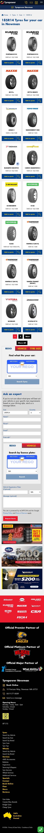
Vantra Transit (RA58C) (33, 282)
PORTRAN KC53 (11, 54)
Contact (6, 781)
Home (5, 15)
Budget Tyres (7, 805)
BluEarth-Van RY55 (11, 168)
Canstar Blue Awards (10, 802)
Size (4, 410)
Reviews (6, 792)
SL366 (11, 244)
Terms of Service (21, 513)
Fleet (5, 786)
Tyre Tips (6, 746)
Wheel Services (8, 773)
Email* (5, 430)
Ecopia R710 (32, 321)
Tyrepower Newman (24, 7)
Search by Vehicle (9, 735)
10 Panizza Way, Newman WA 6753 (22, 689)
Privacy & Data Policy (14, 827)
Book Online (8, 784)
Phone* (5, 424)
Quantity (32, 410)
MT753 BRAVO (33, 92)
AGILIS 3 (11, 130)
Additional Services (9, 775)
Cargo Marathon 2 (32, 168)
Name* (5, 417)
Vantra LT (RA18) (32, 244)
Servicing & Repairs (9, 767)
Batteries (5, 762)
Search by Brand (8, 740)
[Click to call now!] (26, 2)
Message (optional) (10, 496)
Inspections (6, 765)
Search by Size (8, 738)
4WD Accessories (9, 759)
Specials (6, 778)
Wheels (6, 748)
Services (6, 757)
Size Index (6, 799)
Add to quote (9, 63)
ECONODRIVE (11, 206)
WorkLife (11, 321)
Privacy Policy (7, 513)
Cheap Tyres (7, 807)
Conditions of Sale (27, 827)
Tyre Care (6, 743)
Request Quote (10, 518)
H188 (32, 206)
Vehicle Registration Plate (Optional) (12, 488)
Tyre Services (7, 770)
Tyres (5, 732)
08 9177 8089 (12, 694)
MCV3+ (11, 92)
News (5, 789)
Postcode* (6, 437)
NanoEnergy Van (32, 130)
